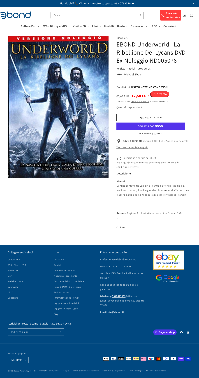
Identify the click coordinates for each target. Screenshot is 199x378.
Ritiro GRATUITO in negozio (67, 286)
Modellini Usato (16, 281)
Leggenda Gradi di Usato (66, 308)
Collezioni (13, 297)
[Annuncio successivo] (193, 3)
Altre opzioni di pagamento (150, 133)
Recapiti (65, 371)
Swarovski (13, 286)
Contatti (58, 265)
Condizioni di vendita (64, 270)
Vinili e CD (13, 270)
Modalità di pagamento (65, 275)
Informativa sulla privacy (49, 371)
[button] (30, 26)
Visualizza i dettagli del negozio (132, 147)
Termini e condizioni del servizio (85, 371)
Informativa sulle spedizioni (113, 371)
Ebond (16, 371)
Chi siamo (59, 259)
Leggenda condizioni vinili (67, 303)
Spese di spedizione (140, 101)
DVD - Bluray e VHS (17, 265)
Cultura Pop (14, 259)
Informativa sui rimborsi (156, 371)
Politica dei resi (61, 292)
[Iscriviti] (60, 332)
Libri (10, 275)
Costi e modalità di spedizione (69, 281)
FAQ (56, 314)
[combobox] (96, 15)
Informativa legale (135, 371)
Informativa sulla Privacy (66, 297)
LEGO (10, 292)
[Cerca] (140, 15)
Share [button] (122, 227)
